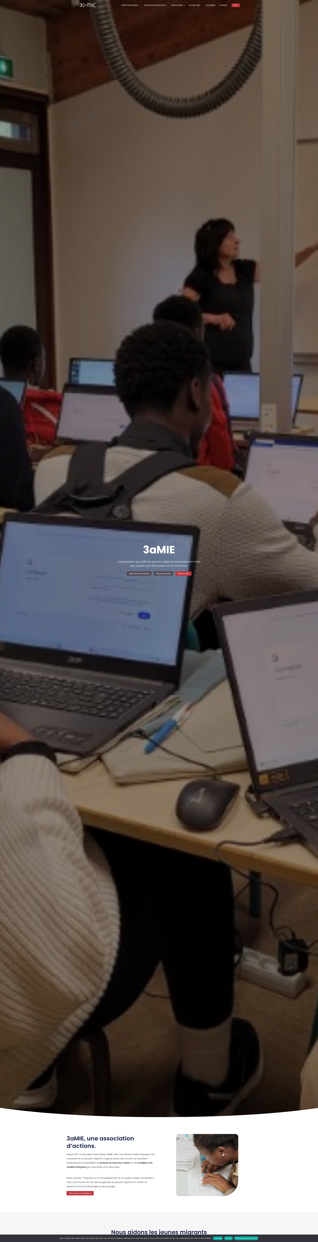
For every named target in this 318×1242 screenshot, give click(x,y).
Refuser (228, 1238)
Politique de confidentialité (246, 1238)
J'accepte (218, 1238)
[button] (139, 5)
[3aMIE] (87, 5)
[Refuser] (315, 1238)
